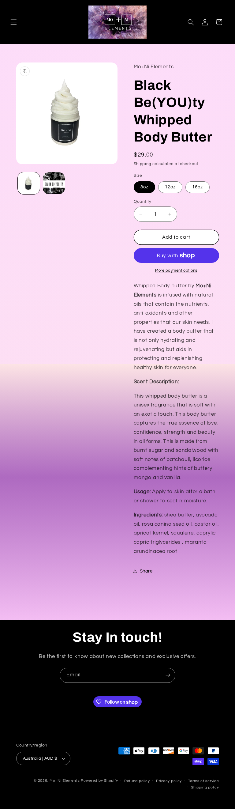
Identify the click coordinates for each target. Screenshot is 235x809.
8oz (144, 187)
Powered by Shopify (99, 780)
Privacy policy (169, 781)
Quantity (142, 201)
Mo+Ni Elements (65, 780)
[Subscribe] (168, 675)
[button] (13, 22)
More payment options (176, 271)
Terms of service (203, 781)
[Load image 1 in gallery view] (29, 183)
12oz (170, 187)
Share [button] (146, 571)
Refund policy (137, 781)
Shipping (142, 164)
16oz (197, 187)
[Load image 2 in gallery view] (54, 183)
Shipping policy (205, 787)
